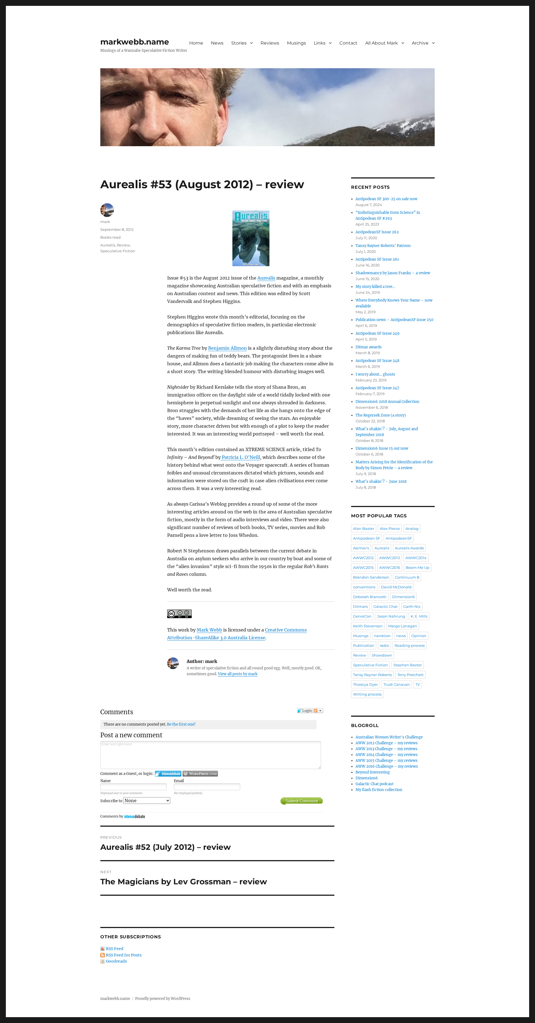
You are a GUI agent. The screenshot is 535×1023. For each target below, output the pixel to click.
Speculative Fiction (117, 251)
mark (105, 221)
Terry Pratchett (410, 674)
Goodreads (116, 961)
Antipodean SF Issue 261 (377, 259)
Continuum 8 (407, 577)
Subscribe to (111, 801)
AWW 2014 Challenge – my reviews (387, 754)
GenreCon (362, 616)
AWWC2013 (389, 557)
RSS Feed (114, 948)
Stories (239, 43)
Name (105, 781)
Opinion (418, 635)
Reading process (410, 645)
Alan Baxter (363, 528)
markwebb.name (134, 41)
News (217, 43)
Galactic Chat (385, 606)
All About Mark (381, 43)
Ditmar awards (369, 347)
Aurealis (266, 278)
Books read (110, 237)
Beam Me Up (417, 567)
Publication (363, 645)
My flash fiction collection (379, 789)
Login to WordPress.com (200, 774)
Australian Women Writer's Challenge (389, 737)
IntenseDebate (134, 816)
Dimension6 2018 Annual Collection (387, 401)
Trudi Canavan (396, 684)
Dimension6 (403, 596)
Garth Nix (411, 606)
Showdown (382, 655)
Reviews (270, 43)
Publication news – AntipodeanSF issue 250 (394, 319)
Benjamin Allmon (227, 348)
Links (319, 43)
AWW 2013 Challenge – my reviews (386, 749)
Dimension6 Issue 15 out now (382, 448)
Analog (412, 528)
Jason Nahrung (391, 616)
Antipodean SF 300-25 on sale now (386, 199)
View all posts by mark (237, 674)
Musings (296, 43)
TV (417, 684)
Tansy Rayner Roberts (372, 674)
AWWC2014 (416, 557)
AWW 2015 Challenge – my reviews (387, 760)
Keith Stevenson (368, 626)
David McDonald (396, 587)
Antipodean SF (366, 538)
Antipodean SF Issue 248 (377, 360)
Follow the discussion (318, 710)
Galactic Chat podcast (374, 784)
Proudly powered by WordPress (162, 998)
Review (123, 245)
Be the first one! (181, 724)
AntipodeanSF (399, 538)
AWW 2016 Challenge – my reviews (387, 766)
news (401, 635)
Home (196, 43)
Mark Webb (209, 630)
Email (179, 781)
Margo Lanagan (402, 626)
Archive (420, 43)
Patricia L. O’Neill (240, 457)
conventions (364, 587)
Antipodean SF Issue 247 (377, 388)
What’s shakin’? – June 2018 (381, 481)
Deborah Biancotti (369, 596)
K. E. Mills (419, 616)
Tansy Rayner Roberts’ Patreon (383, 245)
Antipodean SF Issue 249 (378, 333)
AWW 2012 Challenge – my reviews (387, 743)
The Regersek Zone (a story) (381, 415)
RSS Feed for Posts (124, 955)
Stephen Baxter (407, 665)
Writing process (367, 694)
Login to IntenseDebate (168, 774)
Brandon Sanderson (371, 577)
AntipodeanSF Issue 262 (377, 232)
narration (382, 635)
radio (384, 645)
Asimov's (361, 548)
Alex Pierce (390, 528)
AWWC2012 (363, 557)
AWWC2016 (389, 567)
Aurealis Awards (409, 548)
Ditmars (360, 606)
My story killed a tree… (375, 286)
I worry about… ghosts (375, 374)
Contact (348, 43)
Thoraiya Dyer (365, 684)
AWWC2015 (363, 567)
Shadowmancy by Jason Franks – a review (393, 273)
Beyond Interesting (373, 772)
